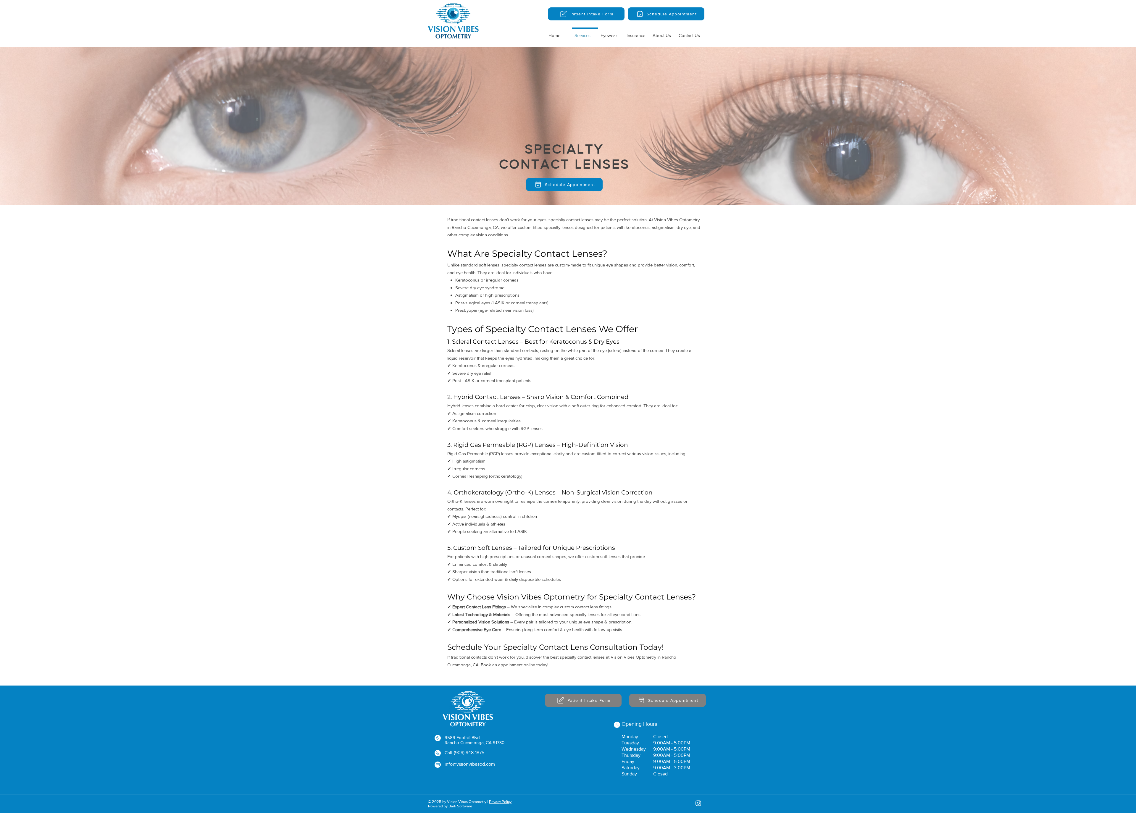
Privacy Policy (500, 801)
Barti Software (460, 806)
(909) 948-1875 (469, 752)
